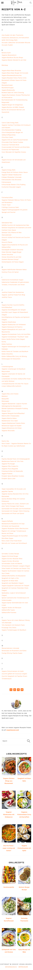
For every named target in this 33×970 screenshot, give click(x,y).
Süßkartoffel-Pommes (9, 612)
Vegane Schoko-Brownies (10, 561)
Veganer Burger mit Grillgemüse (12, 105)
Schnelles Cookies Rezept (10, 553)
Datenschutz (11, 967)
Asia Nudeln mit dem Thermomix (12, 35)
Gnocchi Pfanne (7, 242)
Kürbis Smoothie (7, 354)
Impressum (23, 967)
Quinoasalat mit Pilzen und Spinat (13, 513)
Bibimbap (5, 65)
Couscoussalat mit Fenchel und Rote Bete (16, 147)
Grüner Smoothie (7, 254)
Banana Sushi (6, 52)
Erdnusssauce (6, 182)
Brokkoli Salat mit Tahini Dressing (13, 92)
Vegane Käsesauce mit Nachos (12, 327)
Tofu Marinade (6, 622)
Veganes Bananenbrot (9, 55)
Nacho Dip (5, 441)
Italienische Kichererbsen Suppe (12, 280)
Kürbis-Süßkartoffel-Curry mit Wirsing (14, 356)
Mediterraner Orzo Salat (10, 421)
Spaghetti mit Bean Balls (10, 580)
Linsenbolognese (7, 366)
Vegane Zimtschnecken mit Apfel (13, 671)
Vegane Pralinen (7, 473)
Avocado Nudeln (7, 45)
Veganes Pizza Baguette (10, 468)
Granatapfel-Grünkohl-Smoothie (12, 249)
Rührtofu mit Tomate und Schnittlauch (14, 543)
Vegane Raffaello (7, 521)
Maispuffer (5, 399)
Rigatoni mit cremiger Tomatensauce (14, 531)
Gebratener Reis (7, 222)
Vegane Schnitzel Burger (10, 556)
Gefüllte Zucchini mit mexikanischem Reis (15, 225)
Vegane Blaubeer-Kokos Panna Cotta (14, 78)
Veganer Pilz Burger (8, 464)
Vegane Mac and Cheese (10, 394)
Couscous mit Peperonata (10, 149)
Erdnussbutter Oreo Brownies (11, 179)
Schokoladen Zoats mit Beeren (12, 563)
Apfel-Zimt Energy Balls (9, 40)
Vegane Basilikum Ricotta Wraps (12, 57)
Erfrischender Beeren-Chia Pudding (13, 184)
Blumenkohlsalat (7, 85)
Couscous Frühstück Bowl (10, 144)
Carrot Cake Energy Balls (10, 122)
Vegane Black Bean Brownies (11, 70)
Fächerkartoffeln (7, 197)
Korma (4, 341)
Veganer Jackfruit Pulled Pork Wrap (13, 295)
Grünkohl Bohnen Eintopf (10, 259)
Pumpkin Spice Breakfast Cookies (13, 476)
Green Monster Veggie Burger (11, 252)
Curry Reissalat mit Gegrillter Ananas (14, 152)
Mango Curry (6, 411)
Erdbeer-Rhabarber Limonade (11, 177)
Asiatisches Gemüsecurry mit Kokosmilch (15, 37)
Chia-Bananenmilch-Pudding (11, 130)
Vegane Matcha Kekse (9, 418)
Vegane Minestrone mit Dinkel (11, 428)
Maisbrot (5, 396)
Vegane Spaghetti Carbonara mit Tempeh (15, 585)
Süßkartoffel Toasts (8, 610)
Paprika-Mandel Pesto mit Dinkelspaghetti (16, 459)
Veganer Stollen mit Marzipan (11, 607)
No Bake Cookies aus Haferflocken (13, 446)
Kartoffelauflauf (7, 307)
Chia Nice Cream (7, 137)
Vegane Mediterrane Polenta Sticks (13, 423)
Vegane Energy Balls (8, 170)
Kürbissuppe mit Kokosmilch (11, 359)
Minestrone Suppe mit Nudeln (11, 425)
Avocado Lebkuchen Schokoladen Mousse (16, 42)
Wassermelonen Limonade (10, 648)
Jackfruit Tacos (7, 297)
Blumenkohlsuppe (8, 87)
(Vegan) (13, 339)
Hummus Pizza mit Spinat (10, 272)
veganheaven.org (12, 730)
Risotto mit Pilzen (7, 533)
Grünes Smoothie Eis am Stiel (11, 257)
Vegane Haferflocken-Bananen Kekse (14, 269)
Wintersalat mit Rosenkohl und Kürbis (14, 650)
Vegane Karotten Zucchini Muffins (13, 305)
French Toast (6, 205)
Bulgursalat (5, 102)
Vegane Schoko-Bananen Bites (12, 558)
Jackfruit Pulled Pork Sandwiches (13, 292)
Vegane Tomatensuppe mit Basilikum (14, 630)
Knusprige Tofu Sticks (9, 627)
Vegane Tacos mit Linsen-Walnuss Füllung (16, 620)
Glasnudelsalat (6, 235)
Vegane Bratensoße (8, 90)
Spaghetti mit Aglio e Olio (10, 578)
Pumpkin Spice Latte (8, 478)
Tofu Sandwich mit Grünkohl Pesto (13, 625)
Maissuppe (5, 401)
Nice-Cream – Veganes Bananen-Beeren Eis (16, 443)
